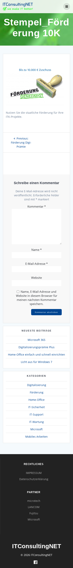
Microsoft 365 (36, 340)
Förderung (36, 392)
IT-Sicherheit (36, 407)
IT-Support (36, 414)
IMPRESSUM (34, 473)
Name (36, 250)
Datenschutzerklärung (33, 479)
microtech (33, 501)
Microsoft (36, 429)
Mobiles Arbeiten (36, 436)
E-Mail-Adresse (36, 264)
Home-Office (36, 400)
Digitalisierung (36, 385)
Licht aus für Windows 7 (36, 362)
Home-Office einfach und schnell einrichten (36, 354)
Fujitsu (33, 513)
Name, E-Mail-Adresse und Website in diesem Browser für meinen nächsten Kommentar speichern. (36, 298)
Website (36, 278)
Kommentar (36, 206)
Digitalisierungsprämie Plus (36, 347)
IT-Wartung (36, 422)
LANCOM (34, 507)
